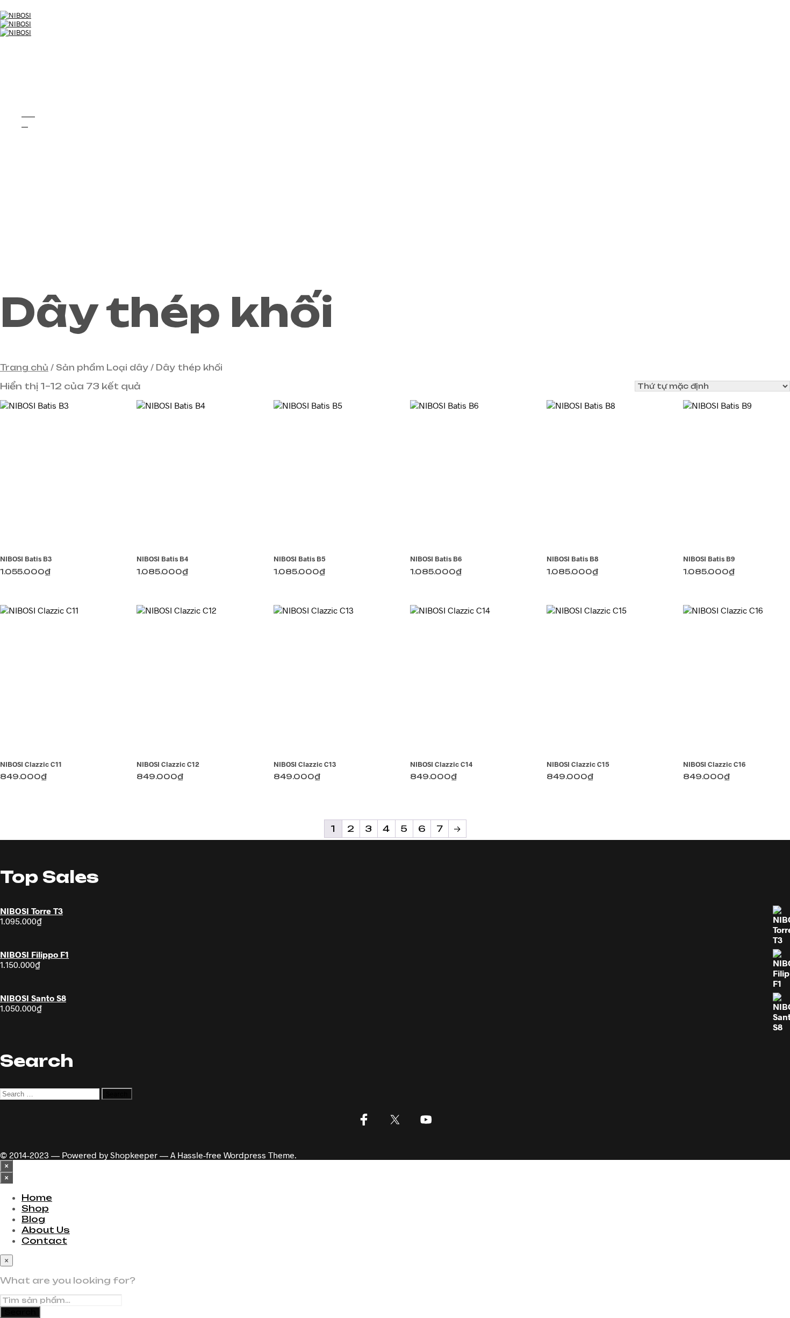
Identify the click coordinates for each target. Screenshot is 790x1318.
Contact (44, 93)
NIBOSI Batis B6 (436, 558)
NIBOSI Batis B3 (26, 558)
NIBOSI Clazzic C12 (168, 764)
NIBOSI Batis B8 (572, 558)
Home (36, 50)
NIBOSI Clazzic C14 (441, 764)
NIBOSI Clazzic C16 (714, 764)
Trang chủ (24, 367)
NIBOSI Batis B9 (709, 558)
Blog (33, 72)
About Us (45, 82)
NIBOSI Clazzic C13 (305, 764)
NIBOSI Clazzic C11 (31, 764)
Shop (35, 61)
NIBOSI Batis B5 (300, 558)
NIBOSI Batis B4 (163, 558)
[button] (28, 113)
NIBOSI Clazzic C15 (578, 764)
